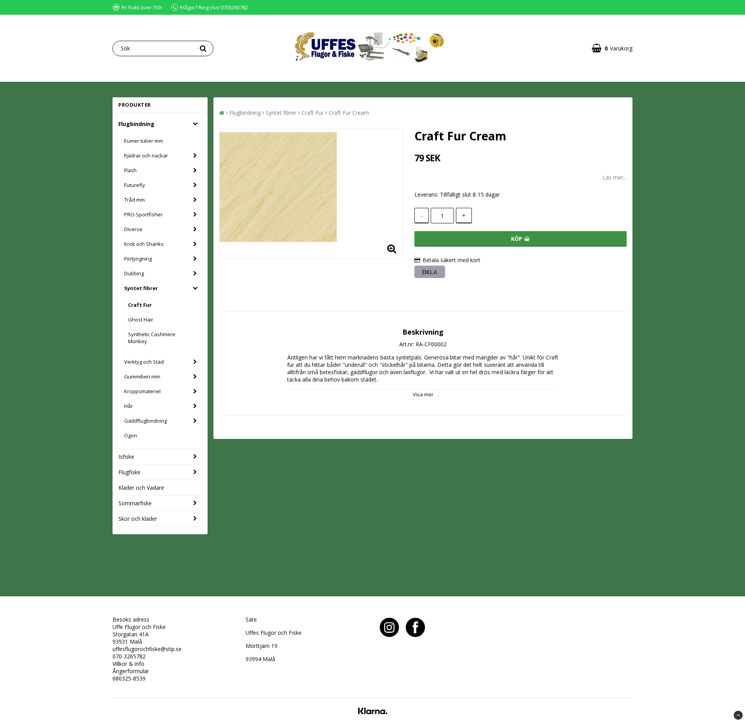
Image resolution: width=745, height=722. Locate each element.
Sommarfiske (135, 503)
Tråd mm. (135, 199)
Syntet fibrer (141, 288)
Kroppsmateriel (142, 391)
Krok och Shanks (144, 243)
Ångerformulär (131, 671)
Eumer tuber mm (143, 140)
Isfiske (126, 456)
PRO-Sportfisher (143, 214)
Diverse (133, 229)
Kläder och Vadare (141, 487)
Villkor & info (128, 663)
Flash (130, 170)
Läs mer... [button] (615, 177)
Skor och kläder (137, 518)
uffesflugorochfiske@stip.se (147, 649)
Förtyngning (138, 258)
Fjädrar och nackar (146, 155)
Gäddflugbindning (145, 420)
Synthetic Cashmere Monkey (151, 338)
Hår (128, 405)
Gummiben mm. (142, 376)
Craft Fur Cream (349, 112)
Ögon (130, 435)
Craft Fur (140, 304)
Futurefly (134, 184)
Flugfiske (129, 472)
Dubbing (134, 273)
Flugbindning (136, 124)
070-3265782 (129, 656)
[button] (612, 48)
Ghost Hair (140, 319)
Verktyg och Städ (144, 361)
